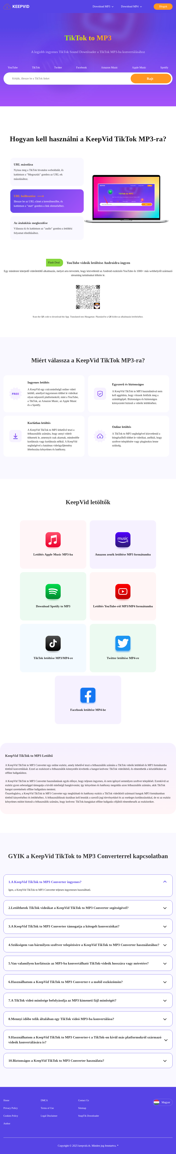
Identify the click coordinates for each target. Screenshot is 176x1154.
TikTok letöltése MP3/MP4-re (53, 658)
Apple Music (139, 67)
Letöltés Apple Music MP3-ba (53, 554)
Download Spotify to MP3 (53, 606)
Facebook (81, 67)
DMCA (44, 1100)
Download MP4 (130, 6)
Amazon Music (109, 67)
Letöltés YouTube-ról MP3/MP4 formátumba (123, 606)
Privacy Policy (10, 1108)
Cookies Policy (10, 1116)
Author (6, 1123)
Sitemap (82, 1108)
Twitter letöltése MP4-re (123, 658)
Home (6, 1100)
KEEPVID (20, 6)
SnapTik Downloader (88, 1116)
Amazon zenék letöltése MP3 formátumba (123, 554)
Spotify (164, 67)
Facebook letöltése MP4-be (88, 710)
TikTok (36, 67)
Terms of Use (47, 1108)
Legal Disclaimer (49, 1116)
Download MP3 (101, 6)
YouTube (13, 67)
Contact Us (83, 1100)
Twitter (58, 67)
